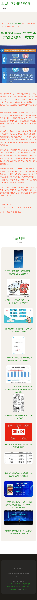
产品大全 (18, 24)
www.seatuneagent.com (14, 584)
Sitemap (24, 589)
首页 (11, 24)
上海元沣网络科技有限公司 (18, 586)
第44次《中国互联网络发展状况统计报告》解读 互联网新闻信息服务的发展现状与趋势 (18, 389)
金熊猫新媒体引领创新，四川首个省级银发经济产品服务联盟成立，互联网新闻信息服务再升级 (18, 505)
